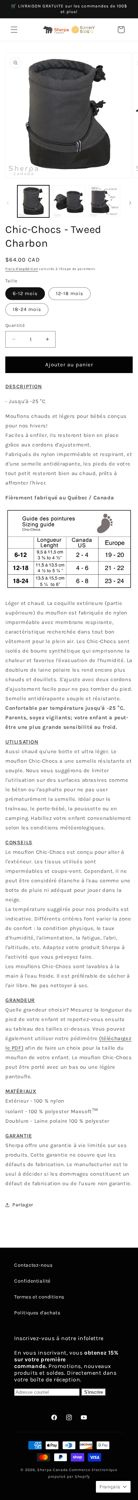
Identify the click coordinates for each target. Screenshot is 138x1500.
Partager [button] (22, 1205)
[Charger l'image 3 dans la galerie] (104, 201)
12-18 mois (69, 293)
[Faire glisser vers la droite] (130, 203)
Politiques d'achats (37, 1313)
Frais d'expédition (21, 269)
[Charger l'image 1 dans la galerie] (33, 201)
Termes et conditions (39, 1297)
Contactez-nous (33, 1265)
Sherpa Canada (52, 1470)
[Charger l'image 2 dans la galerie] (69, 201)
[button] (14, 29)
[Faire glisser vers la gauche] (8, 203)
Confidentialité (32, 1281)
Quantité (15, 325)
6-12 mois (25, 293)
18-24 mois (27, 309)
